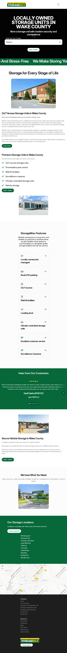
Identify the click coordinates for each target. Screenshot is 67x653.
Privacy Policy (24, 632)
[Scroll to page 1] (29, 403)
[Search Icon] (33, 41)
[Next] (63, 392)
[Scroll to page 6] (38, 403)
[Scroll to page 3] (33, 403)
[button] (2, 566)
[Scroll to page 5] (36, 403)
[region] (33, 579)
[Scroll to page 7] (39, 505)
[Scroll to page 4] (34, 403)
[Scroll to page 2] (31, 403)
